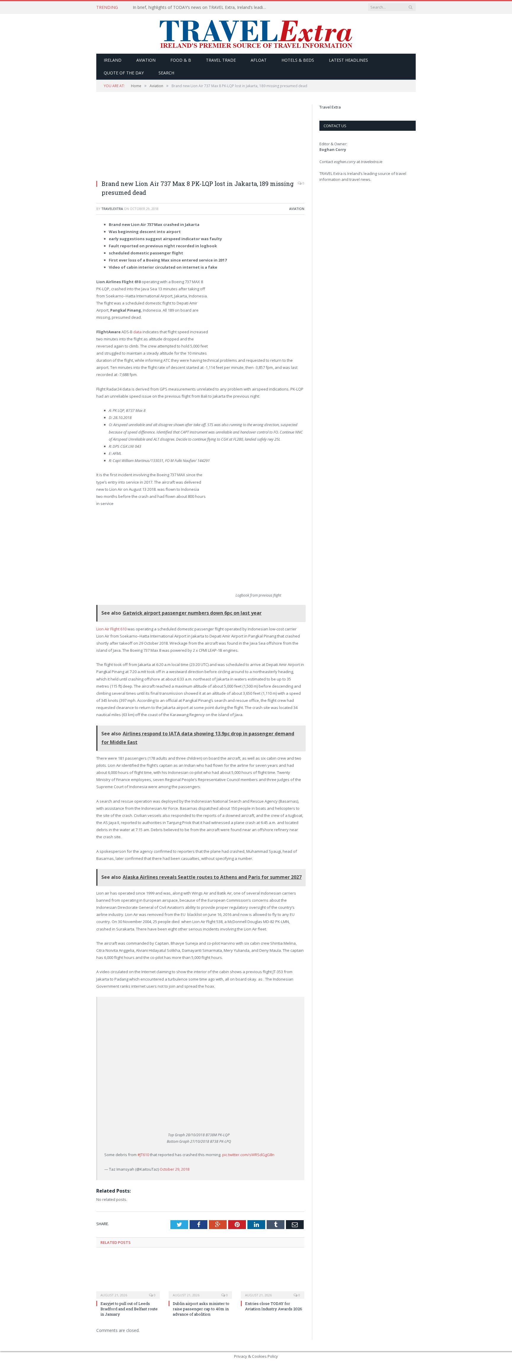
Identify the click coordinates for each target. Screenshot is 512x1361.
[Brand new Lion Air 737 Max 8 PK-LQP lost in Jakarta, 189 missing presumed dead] (200, 139)
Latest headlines (348, 60)
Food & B (180, 60)
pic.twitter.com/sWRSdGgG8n (248, 1154)
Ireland (112, 60)
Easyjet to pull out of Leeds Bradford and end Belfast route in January (129, 1309)
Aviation (146, 60)
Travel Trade (221, 60)
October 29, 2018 (174, 1169)
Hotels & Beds (297, 60)
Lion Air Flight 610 (111, 629)
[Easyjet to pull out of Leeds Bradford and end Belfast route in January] (128, 1276)
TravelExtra (112, 208)
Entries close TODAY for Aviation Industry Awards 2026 (273, 1306)
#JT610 (143, 1154)
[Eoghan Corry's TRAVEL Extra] (256, 33)
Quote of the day (124, 73)
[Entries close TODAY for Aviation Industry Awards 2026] (272, 1276)
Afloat (259, 60)
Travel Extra (330, 107)
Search (166, 73)
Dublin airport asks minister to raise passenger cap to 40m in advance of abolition (201, 1309)
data (137, 331)
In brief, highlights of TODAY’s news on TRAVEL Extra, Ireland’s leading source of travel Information (201, 7)
